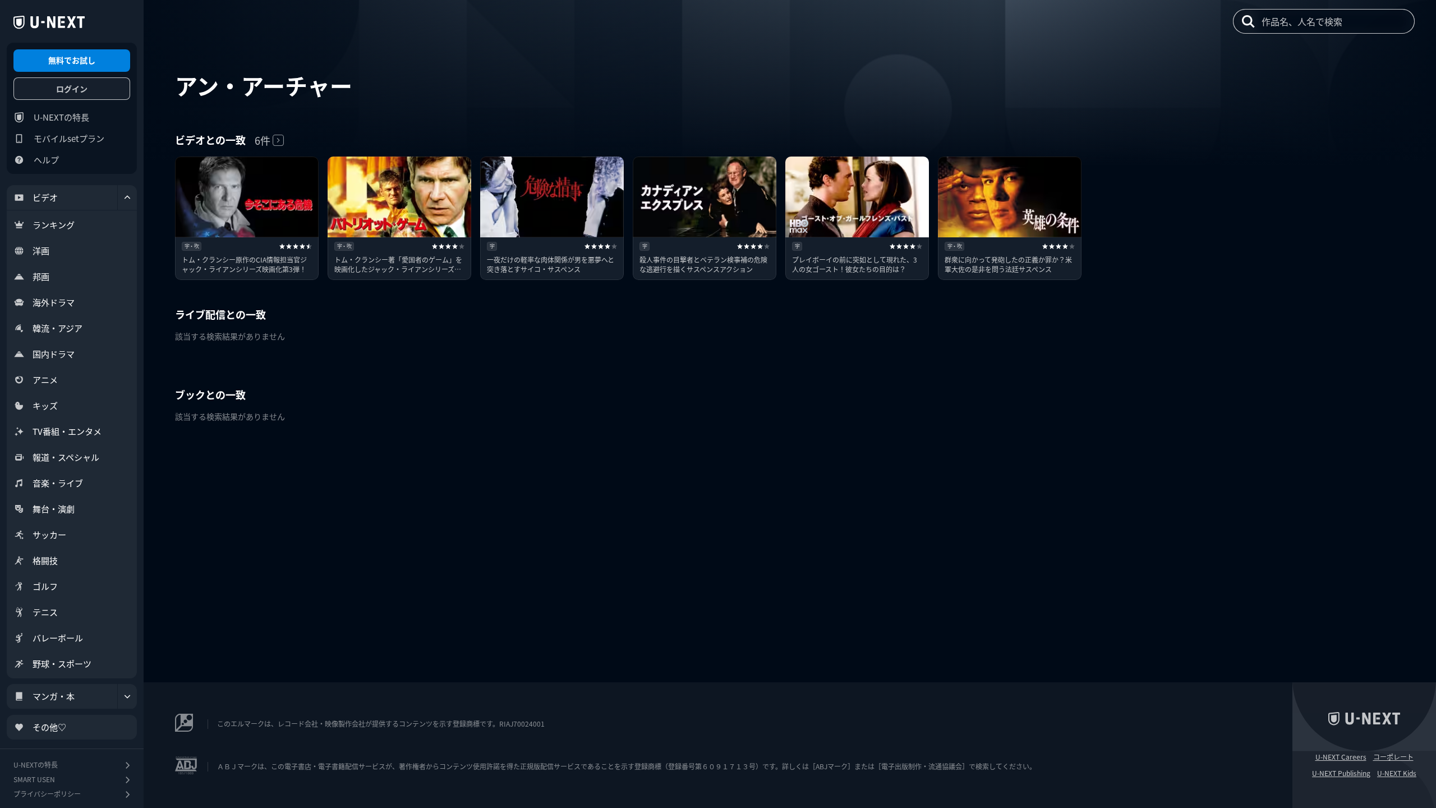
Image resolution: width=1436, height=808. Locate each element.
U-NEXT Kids (1396, 773)
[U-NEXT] (49, 22)
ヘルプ (46, 160)
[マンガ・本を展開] (127, 696)
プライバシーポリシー (47, 793)
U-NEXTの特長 (61, 117)
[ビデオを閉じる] (127, 197)
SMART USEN (34, 779)
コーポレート (1393, 756)
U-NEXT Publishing (1341, 773)
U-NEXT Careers (1340, 756)
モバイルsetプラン (69, 138)
